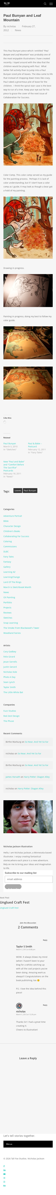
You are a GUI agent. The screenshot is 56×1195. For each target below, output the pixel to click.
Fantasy (7, 561)
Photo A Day (9, 677)
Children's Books (11, 531)
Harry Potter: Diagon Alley (37, 776)
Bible (6, 521)
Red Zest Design (11, 715)
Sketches (7, 617)
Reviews (7, 612)
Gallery (6, 566)
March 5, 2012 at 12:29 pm (26, 1014)
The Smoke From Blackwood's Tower (21, 627)
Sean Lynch (9, 682)
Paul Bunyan (9, 443)
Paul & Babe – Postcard (35, 445)
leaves (17, 490)
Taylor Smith (9, 687)
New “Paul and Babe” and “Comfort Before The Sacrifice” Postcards (13, 466)
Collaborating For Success (16, 536)
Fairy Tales (8, 556)
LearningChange (11, 577)
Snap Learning (10, 622)
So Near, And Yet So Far (36, 741)
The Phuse (8, 721)
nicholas (11, 26)
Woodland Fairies (12, 633)
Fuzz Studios (9, 710)
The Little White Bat (13, 692)
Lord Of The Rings (12, 582)
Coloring (7, 541)
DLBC (6, 551)
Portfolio (7, 602)
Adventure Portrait (12, 515)
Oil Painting (9, 597)
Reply (45, 940)
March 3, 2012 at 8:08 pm (25, 949)
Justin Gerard (10, 666)
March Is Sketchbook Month (17, 587)
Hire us (9, 1144)
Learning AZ (9, 571)
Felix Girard (9, 656)
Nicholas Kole (10, 671)
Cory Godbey (9, 651)
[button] (51, 3)
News (18, 30)
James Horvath (13, 776)
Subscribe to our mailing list (20, 873)
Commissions (10, 546)
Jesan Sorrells (10, 661)
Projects (7, 607)
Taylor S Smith (24, 946)
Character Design (12, 526)
